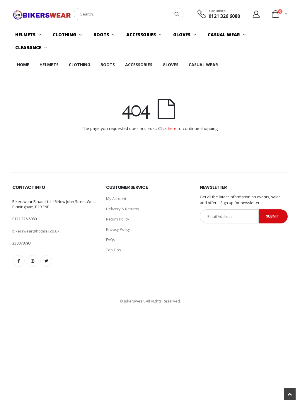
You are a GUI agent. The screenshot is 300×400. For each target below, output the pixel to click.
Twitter (46, 261)
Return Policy (117, 219)
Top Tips (113, 249)
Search (177, 14)
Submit (272, 216)
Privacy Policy (118, 229)
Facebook (19, 261)
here (172, 128)
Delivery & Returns (122, 208)
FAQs (110, 239)
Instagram (32, 261)
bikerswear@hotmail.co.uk (35, 231)
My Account (116, 198)
